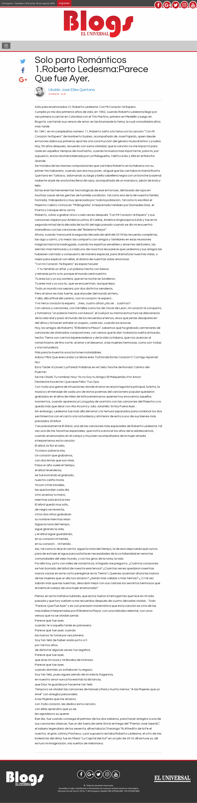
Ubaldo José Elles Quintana (71, 90)
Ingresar (64, 3)
